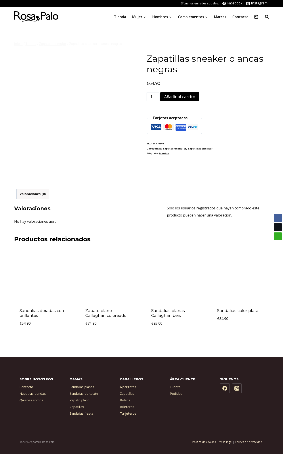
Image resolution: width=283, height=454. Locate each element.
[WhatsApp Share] (278, 236)
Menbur (164, 153)
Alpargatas (128, 387)
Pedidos (176, 393)
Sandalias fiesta (81, 413)
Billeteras (127, 406)
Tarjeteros (128, 413)
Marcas (220, 16)
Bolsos (125, 400)
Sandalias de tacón (84, 393)
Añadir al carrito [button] (240, 333)
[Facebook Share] (278, 218)
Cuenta (175, 387)
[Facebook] (225, 388)
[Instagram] (237, 388)
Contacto (240, 16)
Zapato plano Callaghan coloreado (105, 313)
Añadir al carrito (179, 96)
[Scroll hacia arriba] (269, 432)
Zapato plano (80, 400)
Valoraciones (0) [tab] (33, 194)
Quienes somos (31, 400)
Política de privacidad (248, 442)
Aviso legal (225, 442)
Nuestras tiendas (32, 393)
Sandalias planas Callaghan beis (168, 313)
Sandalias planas (82, 387)
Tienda (120, 16)
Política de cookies (204, 442)
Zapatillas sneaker (199, 148)
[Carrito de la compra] (256, 17)
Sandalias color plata (237, 310)
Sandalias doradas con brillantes (41, 313)
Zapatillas (77, 406)
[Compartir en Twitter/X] (278, 227)
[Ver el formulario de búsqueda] (264, 17)
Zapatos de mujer (174, 148)
